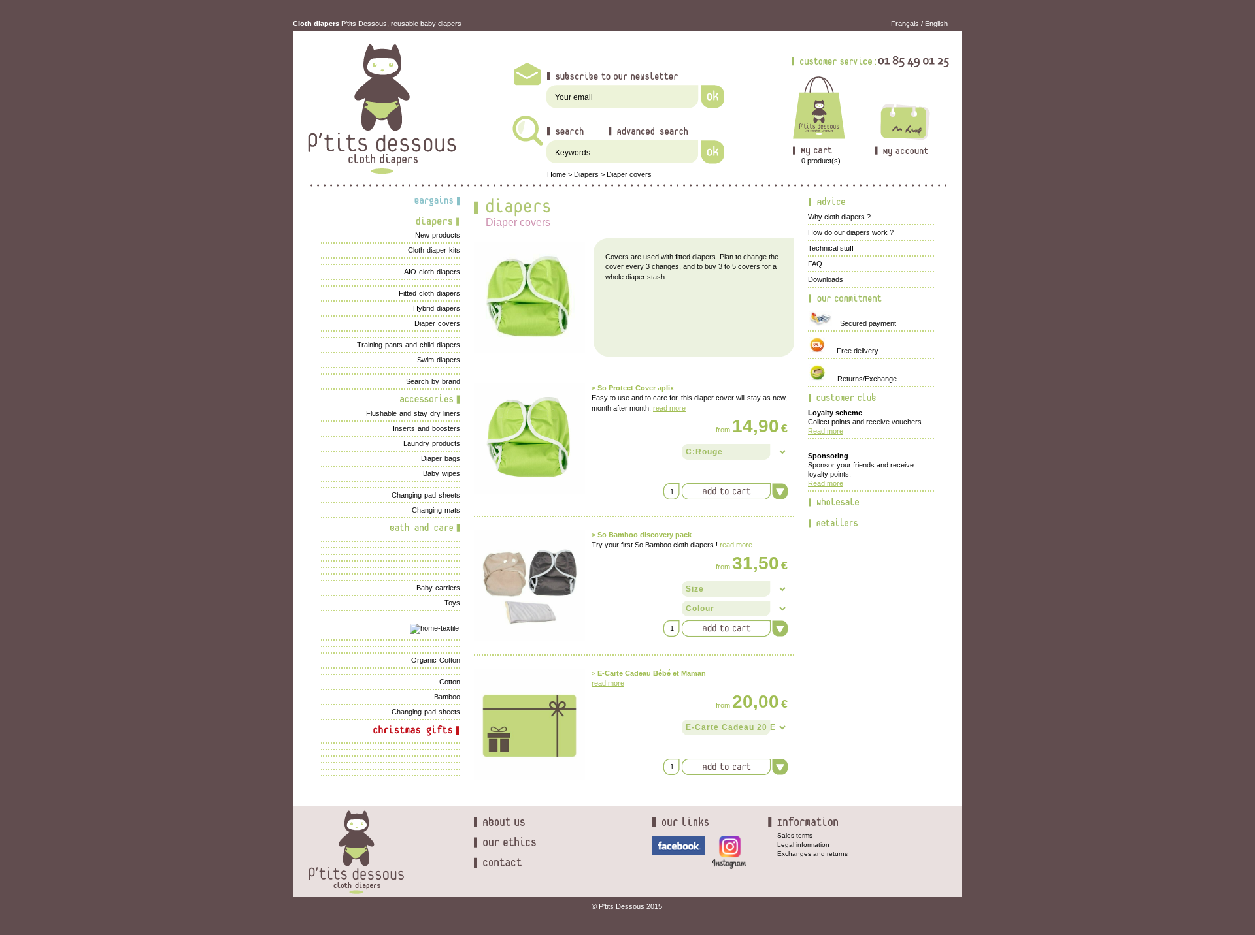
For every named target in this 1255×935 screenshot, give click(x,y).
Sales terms (794, 835)
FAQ (815, 264)
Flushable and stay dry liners (413, 413)
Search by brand (433, 381)
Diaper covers (629, 174)
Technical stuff (831, 248)
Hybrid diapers (436, 308)
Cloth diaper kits (434, 250)
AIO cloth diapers (432, 272)
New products (437, 235)
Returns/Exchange (861, 379)
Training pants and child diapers (408, 345)
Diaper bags (440, 458)
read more (669, 408)
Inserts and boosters (426, 428)
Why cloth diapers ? (839, 217)
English (936, 23)
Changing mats (436, 510)
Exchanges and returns (812, 853)
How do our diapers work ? (851, 232)
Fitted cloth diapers (429, 293)
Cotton (449, 682)
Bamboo (447, 697)
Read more (825, 431)
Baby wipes (441, 473)
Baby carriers (438, 588)
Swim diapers (438, 360)
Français (905, 23)
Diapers (586, 174)
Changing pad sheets (426, 495)
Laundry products (431, 443)
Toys (452, 603)
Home (556, 174)
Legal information (803, 844)
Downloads (825, 279)
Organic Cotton (435, 660)
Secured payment (865, 323)
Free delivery (851, 351)
